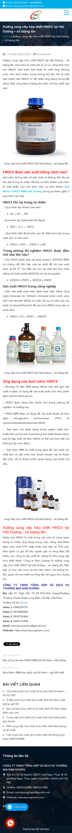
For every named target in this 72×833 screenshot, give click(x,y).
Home (6, 36)
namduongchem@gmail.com (28, 5)
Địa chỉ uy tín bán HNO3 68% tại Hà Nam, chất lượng (34, 660)
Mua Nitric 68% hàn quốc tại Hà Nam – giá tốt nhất (33, 672)
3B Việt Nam (42, 829)
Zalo (24, 602)
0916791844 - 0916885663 (28, 2)
